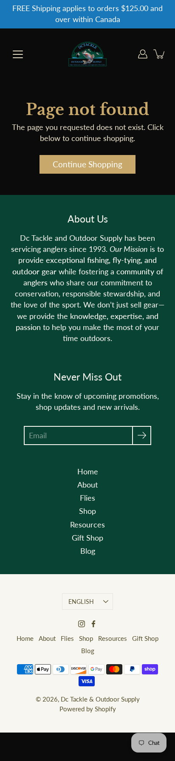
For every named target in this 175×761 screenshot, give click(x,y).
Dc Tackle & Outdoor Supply (100, 699)
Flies (87, 497)
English (81, 601)
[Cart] (160, 54)
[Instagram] (81, 623)
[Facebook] (93, 623)
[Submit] (141, 435)
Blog (87, 551)
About (87, 484)
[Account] (143, 54)
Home (87, 471)
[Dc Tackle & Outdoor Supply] (87, 54)
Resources (87, 524)
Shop (87, 511)
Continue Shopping (87, 164)
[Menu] (17, 54)
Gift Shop (87, 537)
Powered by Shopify (87, 709)
